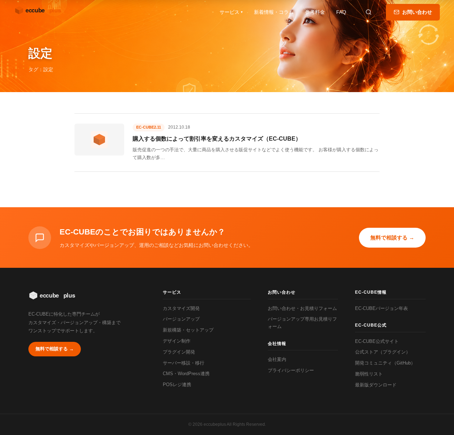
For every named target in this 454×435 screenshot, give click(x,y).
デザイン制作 (176, 341)
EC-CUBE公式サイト (377, 341)
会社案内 (277, 359)
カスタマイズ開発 (181, 308)
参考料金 (315, 12)
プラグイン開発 (179, 352)
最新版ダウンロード (376, 385)
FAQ (341, 12)
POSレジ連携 (177, 384)
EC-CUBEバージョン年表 (381, 308)
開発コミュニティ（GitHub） (385, 363)
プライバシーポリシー (291, 370)
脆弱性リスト (369, 374)
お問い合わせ (417, 12)
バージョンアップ (181, 319)
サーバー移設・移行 (183, 363)
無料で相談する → (392, 238)
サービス (231, 12)
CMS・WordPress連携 (186, 373)
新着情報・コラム (274, 12)
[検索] (368, 12)
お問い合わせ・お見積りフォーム (302, 308)
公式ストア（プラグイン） (382, 352)
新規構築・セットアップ (188, 330)
